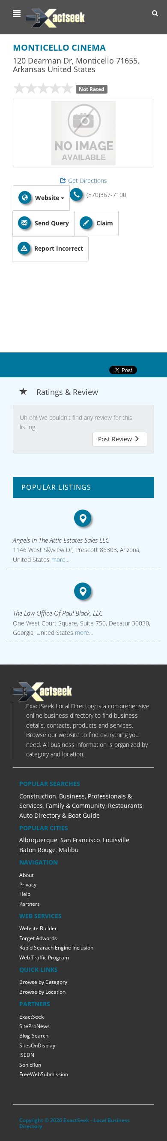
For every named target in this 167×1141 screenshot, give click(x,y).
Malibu (69, 850)
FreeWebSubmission (43, 1074)
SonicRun (30, 1064)
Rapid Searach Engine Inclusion (56, 947)
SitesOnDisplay (37, 1045)
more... (59, 559)
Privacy (27, 884)
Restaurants (125, 805)
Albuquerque (38, 840)
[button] (18, 13)
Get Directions (87, 180)
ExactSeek (31, 1016)
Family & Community (75, 805)
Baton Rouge (37, 850)
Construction (37, 796)
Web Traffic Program (44, 957)
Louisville (116, 840)
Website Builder (38, 928)
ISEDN (26, 1055)
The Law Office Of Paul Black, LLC (58, 613)
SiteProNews (34, 1026)
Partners (29, 903)
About (26, 875)
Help (24, 894)
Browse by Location (42, 991)
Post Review (116, 439)
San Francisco (80, 840)
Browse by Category (43, 982)
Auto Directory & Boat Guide (59, 815)
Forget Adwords (38, 938)
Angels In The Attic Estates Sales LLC (61, 540)
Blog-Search (33, 1035)
